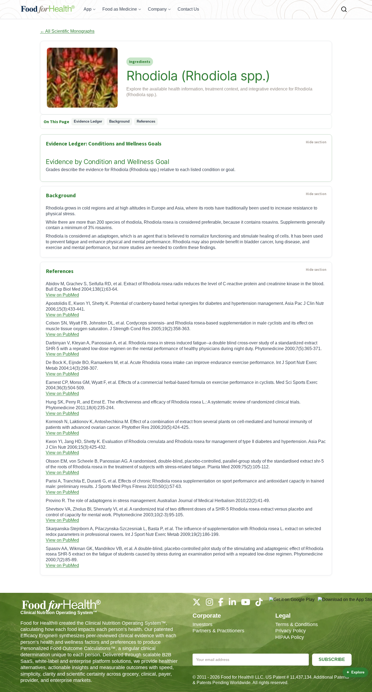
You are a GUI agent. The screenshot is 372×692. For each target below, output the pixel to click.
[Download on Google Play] (292, 602)
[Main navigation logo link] (47, 9)
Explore (355, 672)
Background (119, 121)
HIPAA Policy (289, 637)
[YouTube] (245, 603)
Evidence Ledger (88, 121)
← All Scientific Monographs (67, 31)
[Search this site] (344, 9)
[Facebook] (220, 603)
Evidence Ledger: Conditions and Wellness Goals (103, 143)
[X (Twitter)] (197, 603)
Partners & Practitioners (218, 630)
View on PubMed (62, 295)
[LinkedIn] (232, 603)
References (146, 121)
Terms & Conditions (296, 624)
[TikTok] (259, 603)
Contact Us (188, 9)
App (88, 9)
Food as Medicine (119, 9)
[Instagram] (209, 603)
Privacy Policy (290, 630)
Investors (202, 624)
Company (157, 9)
